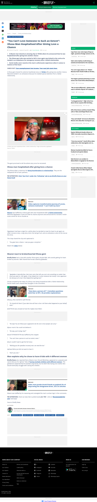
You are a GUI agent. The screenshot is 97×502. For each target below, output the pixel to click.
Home (8, 33)
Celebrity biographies (76, 163)
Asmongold (60, 415)
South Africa (74, 56)
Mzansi (9, 213)
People (33, 7)
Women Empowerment (59, 7)
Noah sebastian (39, 415)
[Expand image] (65, 113)
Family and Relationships (24, 33)
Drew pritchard (28, 415)
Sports (73, 136)
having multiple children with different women (46, 362)
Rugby (73, 74)
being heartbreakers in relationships (40, 170)
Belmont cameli (50, 415)
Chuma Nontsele (35, 50)
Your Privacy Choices (50, 501)
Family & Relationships (44, 7)
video (16, 246)
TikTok (43, 72)
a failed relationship (55, 213)
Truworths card (16, 415)
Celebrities (74, 65)
